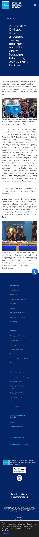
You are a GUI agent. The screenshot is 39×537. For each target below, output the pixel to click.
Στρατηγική (13, 308)
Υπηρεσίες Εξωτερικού (17, 317)
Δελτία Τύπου (14, 363)
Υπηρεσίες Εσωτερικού (17, 313)
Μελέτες (12, 422)
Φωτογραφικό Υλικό (17, 402)
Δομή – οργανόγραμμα (18, 299)
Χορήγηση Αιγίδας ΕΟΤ (18, 381)
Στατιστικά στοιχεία (16, 427)
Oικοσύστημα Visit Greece (19, 358)
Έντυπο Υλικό (14, 406)
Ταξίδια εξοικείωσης (16, 349)
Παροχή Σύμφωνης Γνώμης (19, 377)
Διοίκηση (13, 304)
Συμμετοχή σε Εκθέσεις (17, 393)
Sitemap (19, 517)
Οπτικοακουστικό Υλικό (17, 397)
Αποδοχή (6, 534)
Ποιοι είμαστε (14, 290)
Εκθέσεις (13, 345)
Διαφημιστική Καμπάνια (18, 336)
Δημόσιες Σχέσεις (16, 354)
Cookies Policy (19, 520)
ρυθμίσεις (5, 530)
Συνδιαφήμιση (15, 340)
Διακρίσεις (13, 322)
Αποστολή (13, 295)
